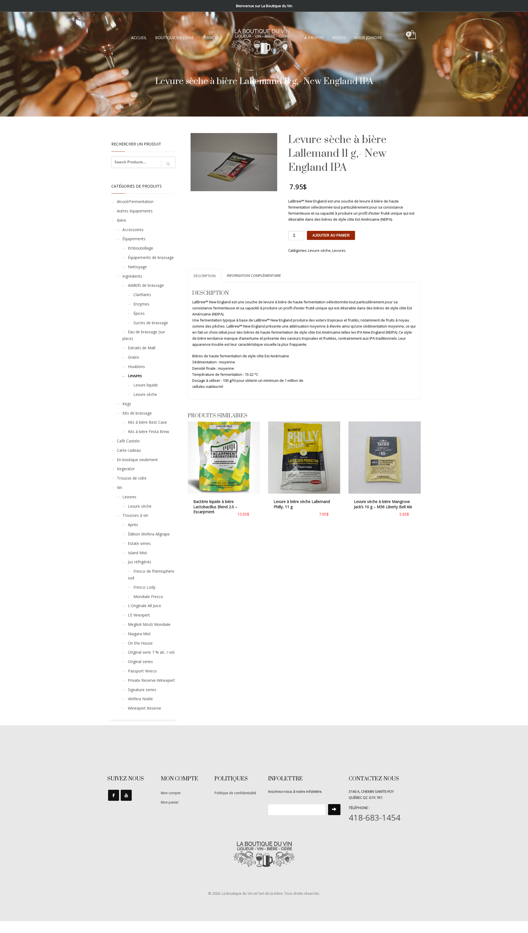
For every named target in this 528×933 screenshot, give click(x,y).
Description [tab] (205, 275)
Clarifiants (142, 294)
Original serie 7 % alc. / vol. (151, 652)
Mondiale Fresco (148, 596)
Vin (119, 487)
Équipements (133, 238)
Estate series (139, 543)
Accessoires (133, 229)
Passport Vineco (142, 671)
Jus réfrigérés (139, 561)
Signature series (142, 689)
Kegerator (126, 468)
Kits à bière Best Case (147, 422)
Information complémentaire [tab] (254, 275)
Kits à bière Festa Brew (148, 431)
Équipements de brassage (151, 257)
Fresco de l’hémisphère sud (151, 574)
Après (133, 524)
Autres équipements (135, 210)
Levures (339, 250)
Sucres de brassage (150, 322)
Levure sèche (319, 250)
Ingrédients (132, 276)
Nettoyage (137, 266)
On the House (140, 643)
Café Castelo (128, 440)
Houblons (136, 366)
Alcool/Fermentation (135, 201)
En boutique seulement (137, 459)
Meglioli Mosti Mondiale (149, 624)
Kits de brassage (137, 413)
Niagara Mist (139, 633)
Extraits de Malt (142, 347)
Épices (139, 313)
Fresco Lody (144, 587)
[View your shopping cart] (412, 35)
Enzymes (141, 304)
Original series (140, 661)
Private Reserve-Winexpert (151, 680)
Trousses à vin (135, 515)
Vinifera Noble (140, 698)
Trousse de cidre (132, 478)
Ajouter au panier (331, 235)
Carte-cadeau (129, 450)
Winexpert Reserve (144, 708)
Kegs (126, 403)
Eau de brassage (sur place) (143, 335)
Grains (133, 357)
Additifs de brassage (146, 285)
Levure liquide (145, 385)
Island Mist (137, 552)
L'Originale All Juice (144, 605)
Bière (121, 220)
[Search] (168, 164)
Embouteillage (140, 248)
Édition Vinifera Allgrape (149, 534)
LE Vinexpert (139, 615)
